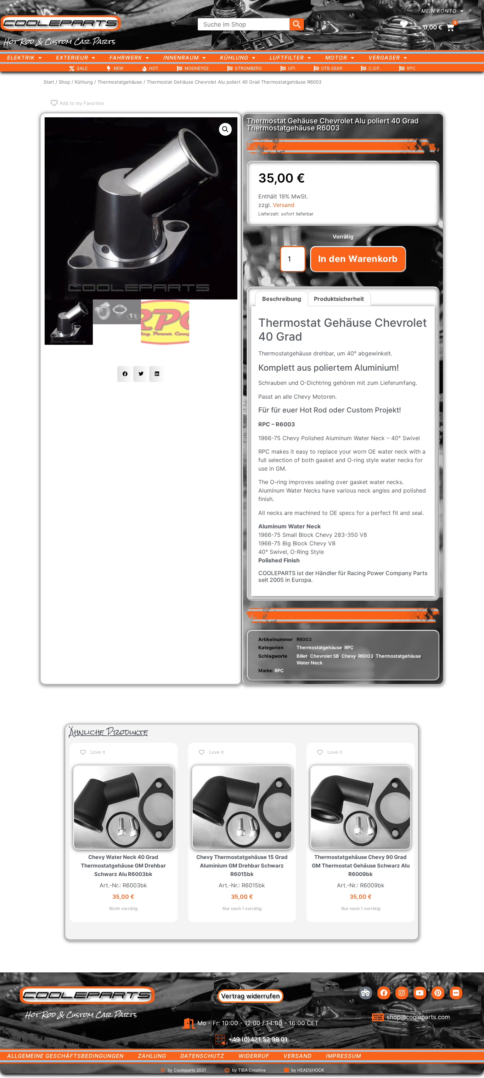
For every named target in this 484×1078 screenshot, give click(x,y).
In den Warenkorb (358, 258)
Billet (302, 656)
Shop (64, 82)
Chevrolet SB (324, 656)
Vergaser (384, 57)
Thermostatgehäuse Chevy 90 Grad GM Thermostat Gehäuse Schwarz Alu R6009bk (361, 865)
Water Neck (309, 663)
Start (49, 82)
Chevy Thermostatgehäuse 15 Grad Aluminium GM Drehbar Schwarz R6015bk (242, 865)
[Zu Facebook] (383, 993)
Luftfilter (287, 57)
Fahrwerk (125, 57)
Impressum (343, 1055)
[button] (225, 129)
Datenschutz (202, 1055)
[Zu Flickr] (456, 993)
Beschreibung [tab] (281, 298)
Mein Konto (439, 11)
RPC (349, 647)
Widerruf (253, 1055)
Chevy (349, 656)
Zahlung (152, 1055)
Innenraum (181, 57)
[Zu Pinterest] (438, 993)
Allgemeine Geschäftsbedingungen (65, 1055)
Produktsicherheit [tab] (339, 298)
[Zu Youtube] (419, 993)
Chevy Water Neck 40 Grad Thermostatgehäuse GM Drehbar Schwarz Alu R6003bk (123, 865)
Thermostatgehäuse (119, 82)
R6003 (365, 656)
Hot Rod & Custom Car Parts (59, 41)
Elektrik (21, 57)
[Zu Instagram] (401, 993)
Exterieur (72, 57)
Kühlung (234, 57)
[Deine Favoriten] (404, 24)
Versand (283, 204)
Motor (336, 57)
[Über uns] (365, 993)
